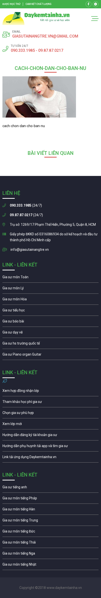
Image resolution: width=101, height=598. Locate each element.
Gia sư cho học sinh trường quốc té (50, 344)
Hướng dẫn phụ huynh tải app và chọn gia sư (50, 447)
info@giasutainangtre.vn (30, 250)
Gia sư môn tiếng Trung (50, 521)
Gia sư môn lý (50, 289)
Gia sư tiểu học (50, 311)
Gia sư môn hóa (50, 300)
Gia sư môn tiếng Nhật (50, 565)
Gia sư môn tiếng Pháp (50, 499)
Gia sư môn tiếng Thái (50, 543)
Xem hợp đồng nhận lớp (50, 392)
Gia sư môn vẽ (50, 333)
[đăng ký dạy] (36, 18)
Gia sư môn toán (50, 278)
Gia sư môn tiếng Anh (50, 488)
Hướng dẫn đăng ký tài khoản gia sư (50, 436)
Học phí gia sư (50, 403)
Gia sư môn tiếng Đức (50, 532)
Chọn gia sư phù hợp (50, 414)
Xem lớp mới (50, 425)
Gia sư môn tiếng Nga (50, 458)
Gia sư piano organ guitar (50, 355)
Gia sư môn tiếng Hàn (50, 510)
